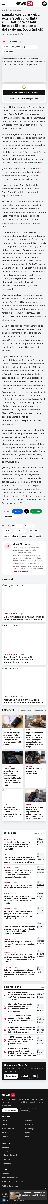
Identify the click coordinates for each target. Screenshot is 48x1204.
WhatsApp (36, 511)
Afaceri (5, 1124)
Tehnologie (29, 1128)
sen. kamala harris (11, 536)
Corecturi (6, 1159)
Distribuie (8, 51)
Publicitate (6, 1163)
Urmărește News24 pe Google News (24, 92)
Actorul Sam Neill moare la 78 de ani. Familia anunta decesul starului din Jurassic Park (18, 660)
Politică (5, 1136)
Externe (5, 1132)
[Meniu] (3, 3)
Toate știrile (39, 833)
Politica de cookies (10, 1186)
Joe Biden (7, 531)
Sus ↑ (22, 1200)
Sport (27, 1132)
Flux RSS (15, 1200)
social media (27, 536)
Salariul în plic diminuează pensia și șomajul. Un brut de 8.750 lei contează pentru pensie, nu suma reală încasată (19, 914)
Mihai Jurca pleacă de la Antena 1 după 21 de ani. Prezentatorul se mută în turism (24, 618)
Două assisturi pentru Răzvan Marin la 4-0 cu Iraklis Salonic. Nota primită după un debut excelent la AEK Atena (19, 859)
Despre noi (6, 1147)
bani (40, 172)
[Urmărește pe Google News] (44, 3)
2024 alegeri (16, 526)
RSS (34, 1076)
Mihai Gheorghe (21, 544)
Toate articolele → (20, 571)
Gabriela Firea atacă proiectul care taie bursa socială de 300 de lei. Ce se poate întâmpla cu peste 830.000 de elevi (19, 973)
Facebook (17, 511)
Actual (4, 1120)
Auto (27, 1136)
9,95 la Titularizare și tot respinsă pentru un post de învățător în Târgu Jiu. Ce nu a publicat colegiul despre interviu (19, 958)
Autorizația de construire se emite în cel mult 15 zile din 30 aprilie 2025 (19, 886)
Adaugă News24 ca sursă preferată (24, 99)
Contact (5, 1174)
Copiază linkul (9, 517)
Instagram (29, 526)
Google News (11, 1076)
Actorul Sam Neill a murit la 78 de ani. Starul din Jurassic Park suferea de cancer (23, 701)
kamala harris (20, 531)
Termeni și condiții (10, 1178)
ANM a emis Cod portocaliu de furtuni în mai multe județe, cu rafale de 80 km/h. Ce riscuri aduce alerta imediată (19, 899)
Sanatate (29, 1124)
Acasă (4, 10)
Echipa (5, 1151)
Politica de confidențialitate (13, 1182)
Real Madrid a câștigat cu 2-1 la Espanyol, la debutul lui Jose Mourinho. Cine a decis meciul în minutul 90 (18, 845)
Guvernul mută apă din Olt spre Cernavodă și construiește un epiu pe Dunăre (19, 944)
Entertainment (8, 1128)
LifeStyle (28, 1120)
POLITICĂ (33, 531)
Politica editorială (9, 1155)
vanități (39, 536)
